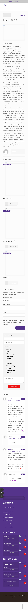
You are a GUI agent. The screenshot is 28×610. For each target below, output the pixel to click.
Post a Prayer (6, 304)
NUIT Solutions (20, 597)
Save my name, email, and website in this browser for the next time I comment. (13, 322)
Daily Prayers (8, 514)
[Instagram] (16, 599)
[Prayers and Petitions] (7, 7)
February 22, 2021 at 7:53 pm (14, 451)
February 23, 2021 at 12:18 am (15, 438)
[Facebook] (12, 599)
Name (4, 312)
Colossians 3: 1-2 (9, 241)
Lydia (9, 449)
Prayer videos (9, 517)
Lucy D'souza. (11, 399)
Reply (23, 398)
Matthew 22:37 (8, 278)
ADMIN (14, 151)
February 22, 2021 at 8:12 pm (14, 400)
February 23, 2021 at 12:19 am (15, 476)
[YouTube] (14, 599)
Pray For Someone (10, 508)
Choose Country (7, 297)
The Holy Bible (9, 527)
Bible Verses (8, 520)
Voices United (9, 524)
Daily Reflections (9, 511)
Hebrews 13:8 (7, 198)
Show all (22, 15)
